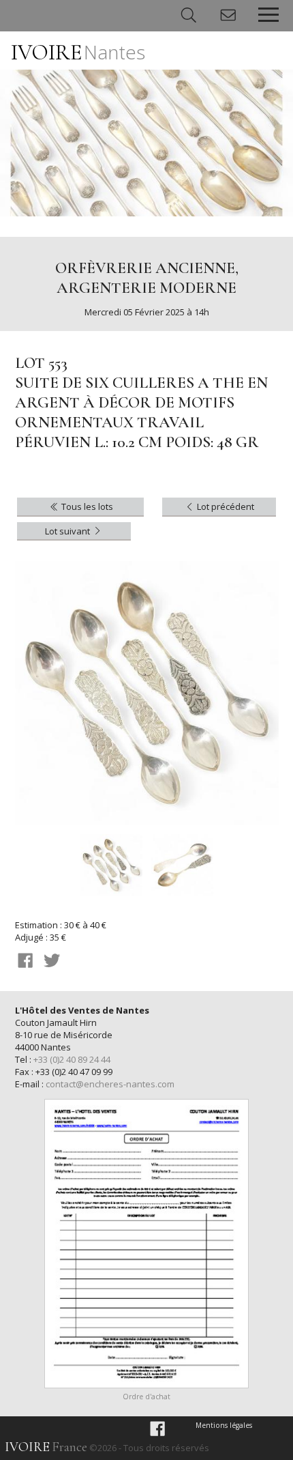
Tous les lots (86, 506)
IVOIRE (78, 52)
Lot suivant (68, 531)
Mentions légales (224, 1425)
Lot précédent (224, 506)
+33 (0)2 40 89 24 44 (71, 1059)
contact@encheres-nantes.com (110, 1084)
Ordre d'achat (146, 1396)
